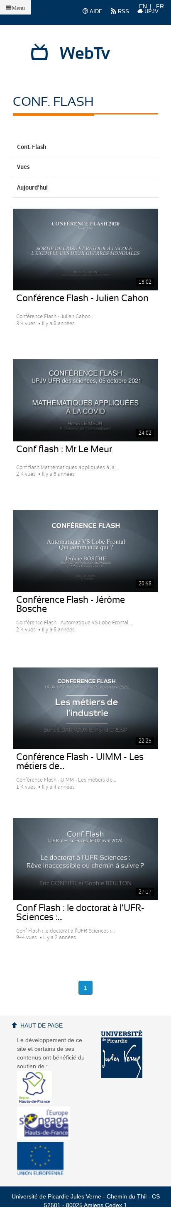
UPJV (151, 11)
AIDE (95, 11)
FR (160, 6)
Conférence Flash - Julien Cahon (82, 298)
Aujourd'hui (32, 188)
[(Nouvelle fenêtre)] (121, 1054)
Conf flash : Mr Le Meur (64, 449)
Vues (23, 167)
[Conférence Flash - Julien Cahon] (86, 249)
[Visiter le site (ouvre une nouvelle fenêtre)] (37, 1102)
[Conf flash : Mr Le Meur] (86, 400)
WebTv (85, 54)
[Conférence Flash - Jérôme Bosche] (86, 551)
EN (143, 6)
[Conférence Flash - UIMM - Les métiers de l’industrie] (86, 708)
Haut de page (41, 1025)
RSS (122, 11)
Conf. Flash (31, 147)
